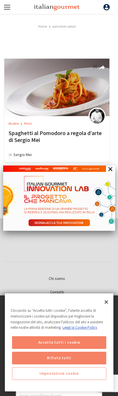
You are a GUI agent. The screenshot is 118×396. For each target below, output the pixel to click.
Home (42, 26)
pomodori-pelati (64, 26)
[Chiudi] (106, 302)
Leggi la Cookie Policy (79, 327)
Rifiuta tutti (59, 357)
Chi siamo (57, 278)
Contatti (57, 292)
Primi (28, 123)
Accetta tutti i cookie (59, 342)
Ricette (14, 123)
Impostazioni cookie (59, 373)
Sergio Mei (22, 154)
